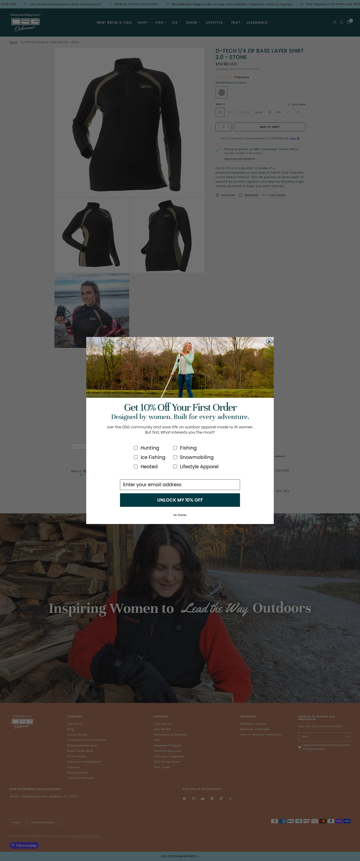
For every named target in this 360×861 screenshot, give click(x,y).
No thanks (180, 515)
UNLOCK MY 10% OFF (180, 500)
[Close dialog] (269, 341)
